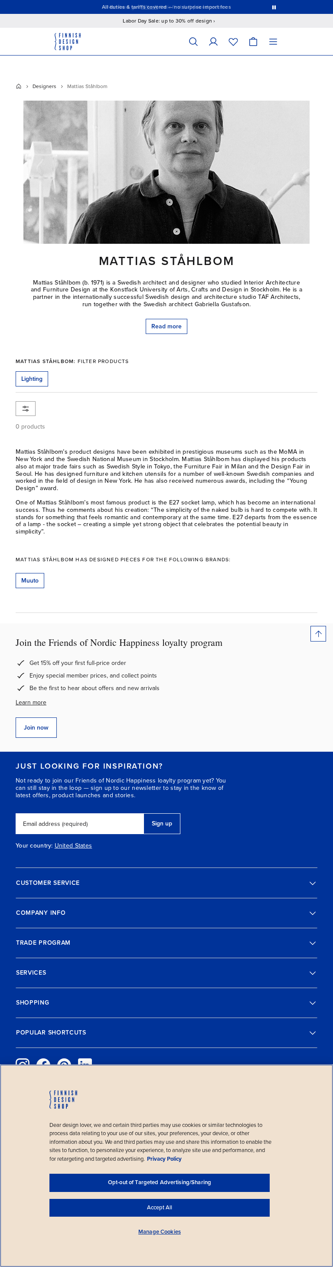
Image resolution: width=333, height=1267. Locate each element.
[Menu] (273, 41)
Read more (166, 326)
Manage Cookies (159, 1231)
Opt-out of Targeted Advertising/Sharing (159, 1182)
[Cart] (253, 41)
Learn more (31, 702)
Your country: (34, 845)
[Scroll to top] (318, 634)
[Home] (19, 86)
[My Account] (213, 41)
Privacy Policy (164, 1159)
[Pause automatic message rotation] (274, 7)
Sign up (162, 823)
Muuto (30, 580)
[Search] (193, 41)
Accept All (159, 1207)
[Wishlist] (233, 41)
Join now (36, 727)
